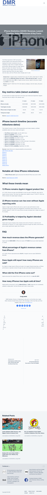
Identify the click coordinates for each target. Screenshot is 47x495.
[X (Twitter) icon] (25, 306)
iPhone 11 (4, 157)
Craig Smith (29, 43)
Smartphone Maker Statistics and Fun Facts (24, 48)
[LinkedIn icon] (20, 306)
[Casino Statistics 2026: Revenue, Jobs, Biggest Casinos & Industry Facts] (12, 424)
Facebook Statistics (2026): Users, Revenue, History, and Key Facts (36, 480)
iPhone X (4, 155)
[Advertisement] (23, 15)
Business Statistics (20, 45)
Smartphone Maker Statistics (30, 45)
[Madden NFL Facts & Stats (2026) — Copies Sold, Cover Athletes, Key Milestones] (12, 445)
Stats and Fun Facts (10, 48)
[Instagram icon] (27, 306)
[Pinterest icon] (30, 306)
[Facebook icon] (17, 306)
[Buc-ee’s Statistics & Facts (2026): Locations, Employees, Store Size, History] (34, 424)
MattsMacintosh (37, 70)
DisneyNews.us (28, 302)
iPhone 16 (4, 163)
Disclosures (39, 491)
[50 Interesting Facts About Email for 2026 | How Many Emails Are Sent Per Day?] (4, 472)
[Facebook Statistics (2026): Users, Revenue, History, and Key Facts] (26, 480)
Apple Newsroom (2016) (12, 177)
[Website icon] (22, 306)
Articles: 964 (23, 308)
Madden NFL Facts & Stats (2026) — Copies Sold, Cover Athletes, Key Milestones (11, 454)
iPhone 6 (4, 154)
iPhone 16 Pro (5, 165)
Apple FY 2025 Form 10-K (12, 115)
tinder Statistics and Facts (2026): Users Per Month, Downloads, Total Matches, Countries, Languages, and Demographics (13, 480)
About (25, 491)
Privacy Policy (32, 491)
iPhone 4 (4, 152)
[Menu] (44, 3)
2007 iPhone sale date (7, 150)
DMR (4, 48)
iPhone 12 (4, 158)
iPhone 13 (4, 160)
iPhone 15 (4, 162)
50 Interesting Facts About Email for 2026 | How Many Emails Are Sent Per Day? (14, 472)
